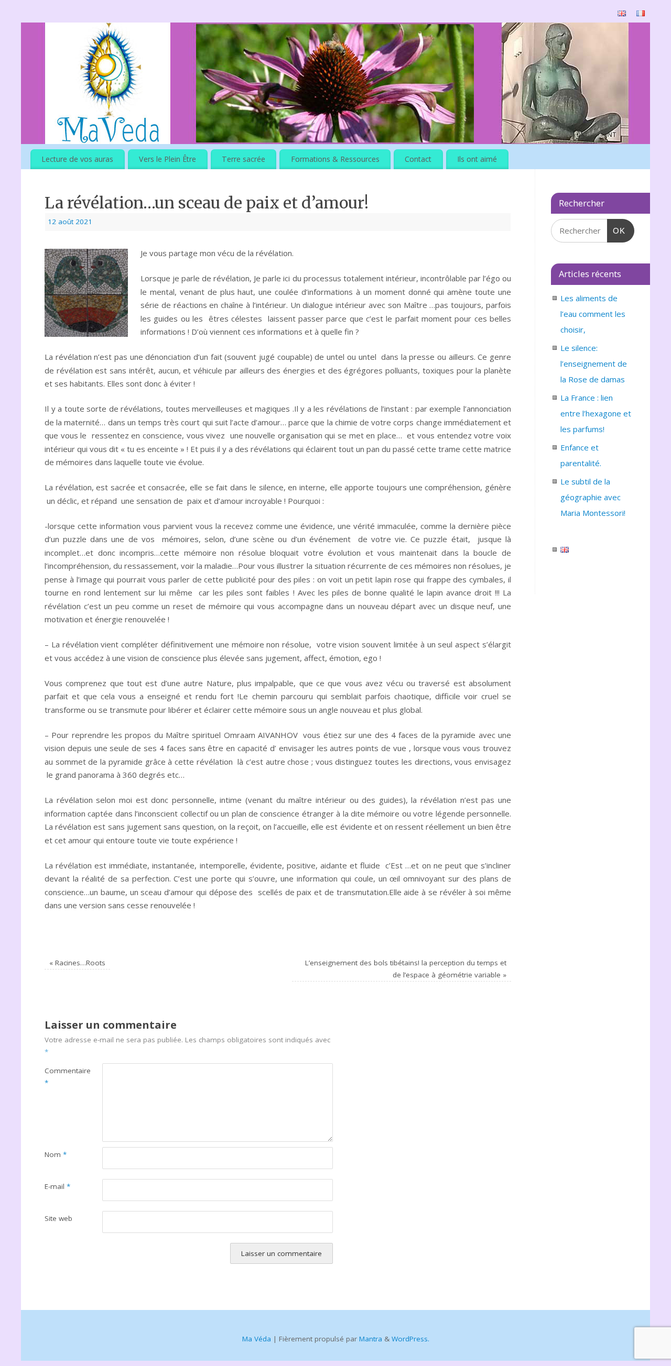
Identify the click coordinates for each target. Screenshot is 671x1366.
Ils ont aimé (477, 159)
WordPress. (410, 1338)
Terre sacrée (243, 159)
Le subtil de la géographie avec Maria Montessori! (592, 497)
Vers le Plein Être (167, 159)
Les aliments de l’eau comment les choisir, (592, 314)
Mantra (370, 1338)
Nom (56, 1154)
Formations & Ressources (335, 159)
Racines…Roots (77, 962)
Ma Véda (256, 1338)
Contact (418, 159)
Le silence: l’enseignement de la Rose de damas (593, 363)
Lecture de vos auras (77, 159)
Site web (58, 1218)
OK (616, 230)
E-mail (57, 1186)
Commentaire (59, 1076)
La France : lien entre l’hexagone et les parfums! (595, 413)
